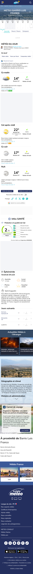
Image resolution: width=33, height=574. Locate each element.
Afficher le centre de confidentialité (17, 565)
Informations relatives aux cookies (17, 560)
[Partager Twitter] (20, 199)
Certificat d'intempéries (9, 510)
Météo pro (4, 535)
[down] (16, 399)
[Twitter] (10, 543)
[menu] (2, 2)
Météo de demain (7, 191)
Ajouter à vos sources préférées (18, 203)
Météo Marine (5, 532)
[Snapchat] (14, 543)
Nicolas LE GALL (17, 46)
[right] (31, 24)
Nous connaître (6, 515)
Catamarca (11, 6)
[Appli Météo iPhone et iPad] (10, 552)
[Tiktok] (27, 543)
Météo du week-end (25, 191)
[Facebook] (6, 543)
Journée (6, 31)
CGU (16, 557)
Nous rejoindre (6, 518)
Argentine (6, 6)
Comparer (26, 31)
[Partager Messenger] (23, 199)
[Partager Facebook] (16, 199)
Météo (2, 6)
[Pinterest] (23, 543)
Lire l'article (25, 430)
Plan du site (26, 557)
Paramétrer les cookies (25, 563)
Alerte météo (5, 513)
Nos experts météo (7, 507)
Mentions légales (8, 557)
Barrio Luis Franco (17, 6)
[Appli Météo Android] (22, 552)
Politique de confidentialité (11, 563)
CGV (20, 557)
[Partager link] (12, 199)
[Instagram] (18, 543)
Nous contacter (6, 521)
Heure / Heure (15, 31)
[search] (30, 2)
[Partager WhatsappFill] (27, 199)
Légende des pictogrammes (10, 524)
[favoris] (30, 12)
